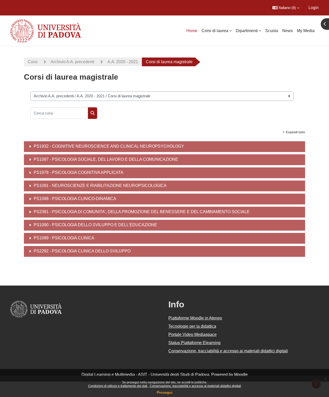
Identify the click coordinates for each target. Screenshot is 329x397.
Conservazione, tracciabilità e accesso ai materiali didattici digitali (195, 386)
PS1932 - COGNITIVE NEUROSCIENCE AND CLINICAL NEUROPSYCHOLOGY (109, 146)
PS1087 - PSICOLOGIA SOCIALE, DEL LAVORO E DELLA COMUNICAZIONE (106, 159)
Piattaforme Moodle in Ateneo (195, 318)
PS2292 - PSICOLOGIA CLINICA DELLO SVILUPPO (82, 251)
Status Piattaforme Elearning (194, 343)
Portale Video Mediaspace (192, 334)
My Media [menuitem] (306, 31)
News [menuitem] (287, 31)
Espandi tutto (295, 132)
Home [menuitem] (191, 31)
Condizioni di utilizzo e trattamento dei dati (118, 386)
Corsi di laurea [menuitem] (215, 31)
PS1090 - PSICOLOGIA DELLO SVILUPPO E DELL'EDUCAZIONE (95, 225)
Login (313, 7)
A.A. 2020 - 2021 (122, 62)
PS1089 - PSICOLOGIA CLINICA (64, 238)
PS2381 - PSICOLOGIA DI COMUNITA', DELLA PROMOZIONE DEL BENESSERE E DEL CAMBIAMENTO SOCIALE (142, 212)
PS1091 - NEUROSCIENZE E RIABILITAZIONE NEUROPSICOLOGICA (100, 185)
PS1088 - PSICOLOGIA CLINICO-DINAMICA (75, 198)
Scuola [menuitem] (271, 31)
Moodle (241, 374)
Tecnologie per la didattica (192, 326)
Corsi (33, 62)
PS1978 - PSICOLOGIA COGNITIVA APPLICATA (78, 172)
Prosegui (164, 392)
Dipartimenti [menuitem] (247, 31)
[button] (285, 7)
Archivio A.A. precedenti (72, 62)
